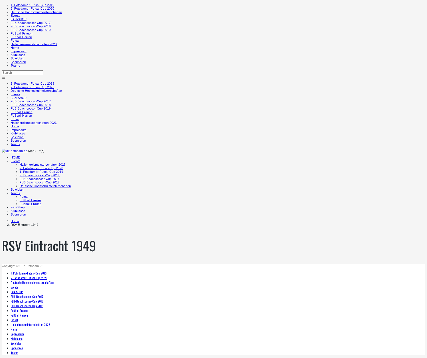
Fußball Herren (21, 37)
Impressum (18, 51)
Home (15, 47)
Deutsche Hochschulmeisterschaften (36, 12)
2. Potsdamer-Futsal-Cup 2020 (32, 8)
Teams (15, 65)
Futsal (15, 40)
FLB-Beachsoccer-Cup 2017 (31, 22)
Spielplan (17, 58)
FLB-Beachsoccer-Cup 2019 (31, 30)
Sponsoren (18, 62)
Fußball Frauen (21, 33)
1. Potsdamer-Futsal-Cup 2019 (32, 5)
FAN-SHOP (18, 19)
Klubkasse (18, 55)
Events (15, 15)
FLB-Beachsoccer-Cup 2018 (31, 26)
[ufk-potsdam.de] (15, 151)
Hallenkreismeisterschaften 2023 (34, 44)
